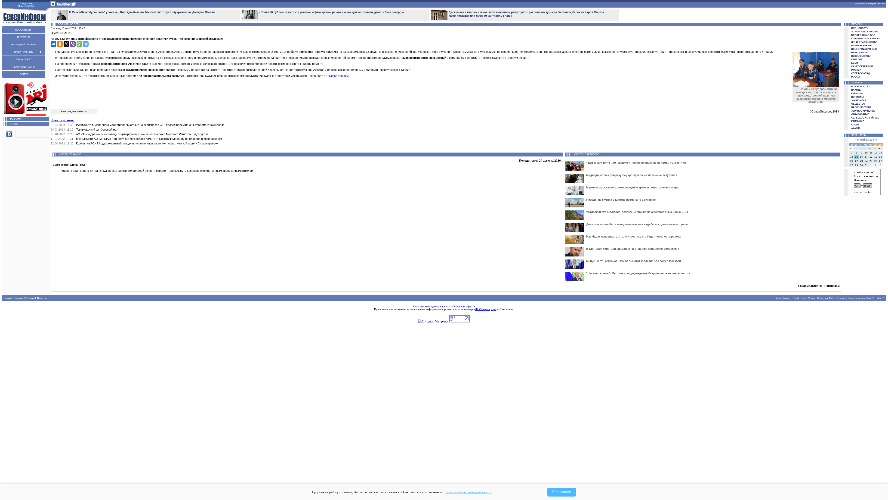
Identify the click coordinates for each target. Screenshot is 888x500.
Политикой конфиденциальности (468, 492)
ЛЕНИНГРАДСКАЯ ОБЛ (864, 42)
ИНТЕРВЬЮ (24, 37)
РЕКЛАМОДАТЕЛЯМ (23, 67)
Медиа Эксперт (783, 298)
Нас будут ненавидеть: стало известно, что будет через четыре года (633, 236)
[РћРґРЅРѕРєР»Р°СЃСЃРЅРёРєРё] (60, 44)
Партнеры (42, 298)
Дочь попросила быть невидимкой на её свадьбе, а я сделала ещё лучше (637, 224)
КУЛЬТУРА (857, 93)
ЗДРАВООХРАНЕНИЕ (863, 110)
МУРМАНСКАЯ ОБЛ (862, 45)
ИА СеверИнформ (485, 309)
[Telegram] (86, 44)
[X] (66, 44)
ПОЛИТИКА (857, 97)
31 (866, 165)
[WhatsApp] (79, 44)
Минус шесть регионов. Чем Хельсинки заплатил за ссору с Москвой (633, 261)
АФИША (855, 128)
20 (880, 157)
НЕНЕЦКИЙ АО (859, 52)
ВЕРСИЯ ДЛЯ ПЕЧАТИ (73, 111)
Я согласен (561, 492)
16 (861, 157)
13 (880, 152)
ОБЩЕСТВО (858, 104)
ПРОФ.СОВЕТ (24, 59)
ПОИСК (24, 74)
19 (875, 157)
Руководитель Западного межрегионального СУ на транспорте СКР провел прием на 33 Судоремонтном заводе (150, 125)
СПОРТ (855, 124)
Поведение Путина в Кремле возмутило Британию (621, 199)
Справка (8, 298)
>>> (875, 140)
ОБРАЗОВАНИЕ (860, 114)
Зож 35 (870, 298)
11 (871, 152)
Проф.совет (799, 298)
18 (871, 157)
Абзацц (811, 298)
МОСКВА (856, 70)
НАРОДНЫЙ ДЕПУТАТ (23, 44)
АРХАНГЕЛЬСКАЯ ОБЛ (864, 31)
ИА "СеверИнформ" (336, 76)
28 (851, 165)
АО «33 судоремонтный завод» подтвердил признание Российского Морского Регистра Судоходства (142, 134)
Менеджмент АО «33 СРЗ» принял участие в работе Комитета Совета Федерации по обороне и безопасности (149, 139)
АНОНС (14, 123)
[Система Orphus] (866, 194)
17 (866, 157)
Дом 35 (880, 298)
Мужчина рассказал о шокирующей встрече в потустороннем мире (632, 187)
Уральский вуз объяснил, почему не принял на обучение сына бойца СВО (637, 212)
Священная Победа (826, 298)
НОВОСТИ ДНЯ (23, 29)
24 (866, 161)
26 (875, 161)
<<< (857, 140)
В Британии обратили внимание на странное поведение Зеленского (632, 248)
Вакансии (29, 298)
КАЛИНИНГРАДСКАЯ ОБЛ (865, 38)
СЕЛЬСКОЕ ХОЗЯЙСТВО (865, 117)
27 (880, 161)
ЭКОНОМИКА (858, 100)
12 (875, 152)
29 (856, 165)
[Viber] (73, 44)
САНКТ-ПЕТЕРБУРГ (862, 66)
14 (851, 157)
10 (866, 152)
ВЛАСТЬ (856, 90)
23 (861, 161)
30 (861, 165)
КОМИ (854, 63)
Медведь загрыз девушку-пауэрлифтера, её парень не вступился (631, 175)
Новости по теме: (62, 120)
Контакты (18, 298)
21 (851, 161)
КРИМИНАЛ (857, 121)
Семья (842, 298)
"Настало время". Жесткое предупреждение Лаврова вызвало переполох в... (639, 273)
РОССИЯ (856, 76)
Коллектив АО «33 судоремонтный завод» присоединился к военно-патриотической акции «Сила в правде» (147, 143)
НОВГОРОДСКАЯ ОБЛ (864, 49)
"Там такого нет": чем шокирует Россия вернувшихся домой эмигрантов (636, 163)
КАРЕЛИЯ (856, 59)
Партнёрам (832, 286)
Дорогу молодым (856, 298)
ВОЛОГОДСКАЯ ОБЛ (863, 35)
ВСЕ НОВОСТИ (859, 28)
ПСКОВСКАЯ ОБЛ (861, 56)
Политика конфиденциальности (431, 306)
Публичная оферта (463, 306)
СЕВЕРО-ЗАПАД (860, 73)
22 (856, 161)
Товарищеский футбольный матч (97, 129)
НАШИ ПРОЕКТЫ (23, 52)
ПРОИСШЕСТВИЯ (861, 107)
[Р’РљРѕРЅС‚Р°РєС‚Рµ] (53, 44)
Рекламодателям (810, 286)
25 (871, 161)
